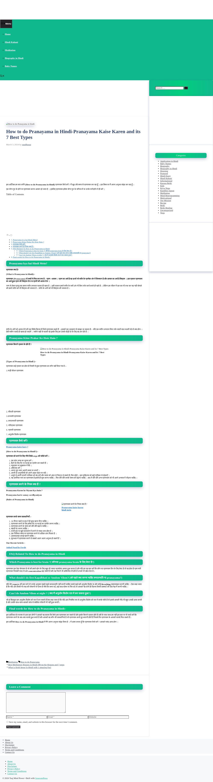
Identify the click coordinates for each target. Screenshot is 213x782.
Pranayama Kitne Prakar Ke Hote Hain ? (28, 242)
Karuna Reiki (166, 183)
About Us (9, 742)
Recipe (163, 203)
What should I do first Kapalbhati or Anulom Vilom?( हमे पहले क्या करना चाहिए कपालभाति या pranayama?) (55, 253)
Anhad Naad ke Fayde (16, 547)
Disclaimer (9, 745)
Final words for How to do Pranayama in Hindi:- (31, 257)
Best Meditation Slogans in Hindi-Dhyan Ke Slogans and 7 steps (36, 665)
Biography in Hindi (14, 58)
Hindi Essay (165, 176)
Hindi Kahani (11, 42)
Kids (162, 186)
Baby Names (11, 66)
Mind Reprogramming (170, 195)
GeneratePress (41, 778)
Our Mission (165, 200)
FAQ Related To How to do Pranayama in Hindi (31, 249)
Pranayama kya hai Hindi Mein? (25, 240)
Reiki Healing (166, 208)
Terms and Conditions (14, 750)
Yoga (162, 213)
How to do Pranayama (30, 662)
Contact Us (10, 752)
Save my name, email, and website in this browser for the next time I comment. (43, 722)
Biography (164, 166)
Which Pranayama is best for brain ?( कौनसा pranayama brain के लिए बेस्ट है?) (45, 251)
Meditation (10, 50)
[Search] (186, 87)
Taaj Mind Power (15, 9)
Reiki (162, 205)
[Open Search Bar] (2, 76)
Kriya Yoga (165, 188)
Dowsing (164, 171)
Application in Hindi (169, 161)
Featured (164, 173)
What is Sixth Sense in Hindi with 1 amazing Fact (29, 667)
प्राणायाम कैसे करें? (19, 244)
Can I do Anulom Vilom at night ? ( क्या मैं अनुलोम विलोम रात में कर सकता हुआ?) (45, 255)
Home (8, 34)
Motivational (166, 198)
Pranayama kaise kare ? (17, 447)
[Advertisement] (74, 98)
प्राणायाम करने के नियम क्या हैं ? (23, 246)
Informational (166, 181)
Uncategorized (166, 210)
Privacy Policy (11, 747)
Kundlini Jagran (167, 191)
